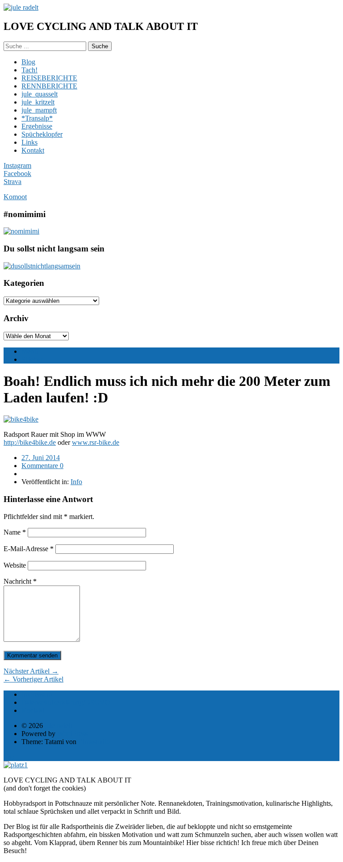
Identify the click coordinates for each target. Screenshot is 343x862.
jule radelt (58, 725)
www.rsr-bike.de (95, 442)
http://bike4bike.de (30, 442)
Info (76, 481)
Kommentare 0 (42, 465)
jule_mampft (39, 110)
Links (29, 142)
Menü (29, 351)
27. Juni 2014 (40, 457)
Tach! (29, 70)
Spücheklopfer (42, 134)
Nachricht (20, 581)
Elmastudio (94, 741)
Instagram (17, 165)
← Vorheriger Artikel (33, 679)
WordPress (72, 733)
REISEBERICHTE (49, 78)
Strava (12, 181)
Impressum (36, 694)
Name (15, 532)
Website (15, 565)
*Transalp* (37, 118)
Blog (28, 62)
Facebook (17, 173)
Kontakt (32, 150)
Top (9, 757)
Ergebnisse (36, 126)
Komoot (15, 197)
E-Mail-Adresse (29, 548)
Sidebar (32, 359)
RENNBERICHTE (49, 86)
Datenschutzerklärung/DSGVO (65, 702)
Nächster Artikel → (31, 671)
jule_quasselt (39, 94)
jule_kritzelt (37, 102)
